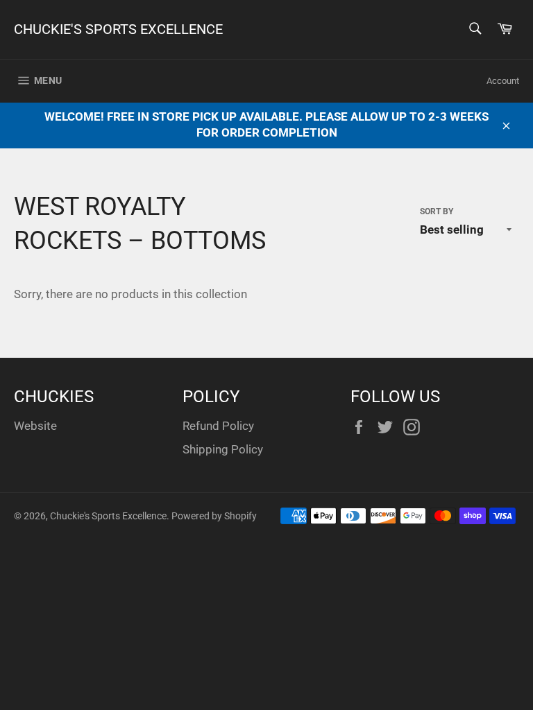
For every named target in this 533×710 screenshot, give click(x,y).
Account (503, 81)
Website (35, 426)
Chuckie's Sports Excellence (118, 29)
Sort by (436, 211)
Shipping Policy (223, 449)
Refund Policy (218, 426)
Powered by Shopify (214, 515)
